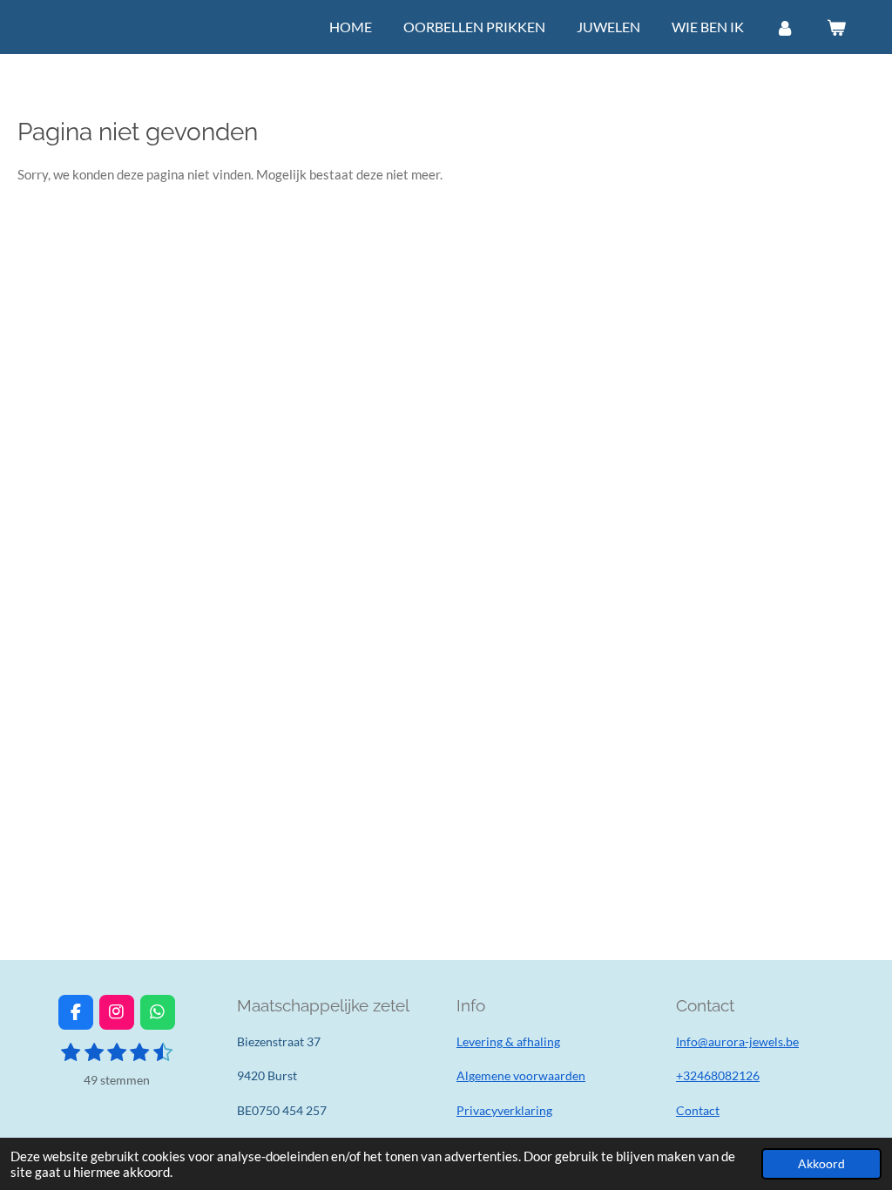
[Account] (785, 27)
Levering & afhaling (508, 1041)
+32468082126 (718, 1075)
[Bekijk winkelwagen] (836, 27)
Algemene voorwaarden (520, 1075)
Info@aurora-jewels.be (737, 1041)
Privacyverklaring (504, 1110)
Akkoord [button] (821, 1164)
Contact (698, 1110)
